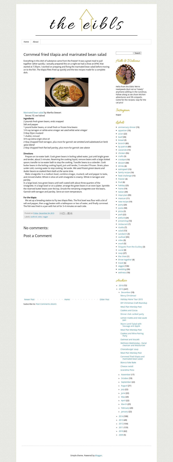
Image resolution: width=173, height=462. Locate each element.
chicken (121, 153)
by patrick (122, 146)
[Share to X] (66, 213)
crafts (120, 156)
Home (26, 41)
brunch (121, 143)
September (126, 382)
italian (121, 191)
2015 (121, 289)
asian (120, 133)
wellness (122, 272)
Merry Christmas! (128, 295)
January (125, 411)
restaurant (123, 224)
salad (120, 230)
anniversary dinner (127, 127)
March (124, 404)
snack (120, 243)
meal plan (122, 195)
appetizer (122, 130)
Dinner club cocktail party (132, 314)
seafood (34, 217)
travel (120, 263)
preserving (123, 221)
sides (40, 217)
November (126, 374)
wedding (122, 269)
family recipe (124, 172)
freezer (121, 179)
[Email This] (61, 213)
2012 (121, 423)
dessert (121, 162)
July (123, 389)
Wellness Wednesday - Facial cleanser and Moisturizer (134, 344)
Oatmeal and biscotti (130, 339)
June (123, 393)
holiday (121, 185)
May (123, 397)
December (126, 292)
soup (120, 253)
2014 (121, 416)
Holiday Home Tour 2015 (132, 299)
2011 (121, 427)
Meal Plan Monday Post (131, 306)
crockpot (122, 159)
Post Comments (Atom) (46, 304)
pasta (120, 208)
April (123, 400)
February (125, 408)
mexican (122, 198)
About (35, 41)
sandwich (122, 234)
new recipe (123, 201)
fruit (120, 182)
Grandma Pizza (127, 370)
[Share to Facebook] (68, 213)
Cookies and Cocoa (129, 310)
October (125, 378)
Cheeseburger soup (129, 349)
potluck (121, 217)
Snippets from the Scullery (130, 246)
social (120, 250)
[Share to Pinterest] (71, 213)
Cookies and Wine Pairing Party (132, 334)
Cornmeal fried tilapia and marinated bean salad (132, 357)
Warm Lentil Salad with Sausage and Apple (131, 325)
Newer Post (29, 299)
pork (120, 214)
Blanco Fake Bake (128, 362)
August (124, 385)
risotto (121, 227)
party (120, 204)
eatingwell (123, 169)
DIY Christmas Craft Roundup (134, 303)
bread (121, 140)
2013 (121, 420)
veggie (45, 217)
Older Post (104, 299)
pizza (120, 211)
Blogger (98, 455)
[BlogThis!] (63, 213)
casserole (122, 150)
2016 (121, 285)
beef (120, 137)
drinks (121, 166)
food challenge (125, 175)
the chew (122, 256)
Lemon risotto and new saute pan (134, 319)
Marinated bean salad (34, 112)
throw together (125, 259)
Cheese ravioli (127, 366)
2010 (121, 431)
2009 (121, 435)
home (120, 188)
